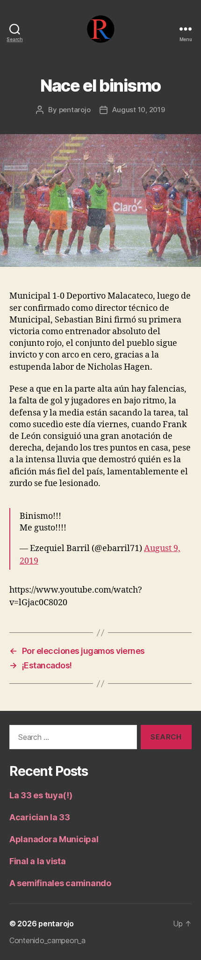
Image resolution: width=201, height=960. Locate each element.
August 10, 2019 (138, 109)
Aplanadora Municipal (54, 839)
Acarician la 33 (39, 817)
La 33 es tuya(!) (40, 795)
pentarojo (75, 109)
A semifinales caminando (60, 883)
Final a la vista (37, 861)
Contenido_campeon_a (47, 940)
